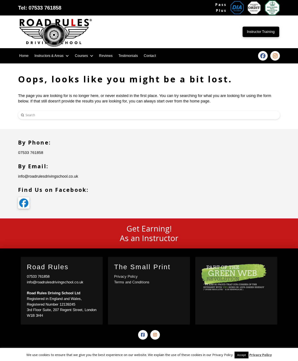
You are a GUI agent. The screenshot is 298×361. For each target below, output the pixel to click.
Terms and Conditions (131, 282)
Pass (221, 4)
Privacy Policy (126, 276)
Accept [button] (241, 355)
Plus (221, 10)
